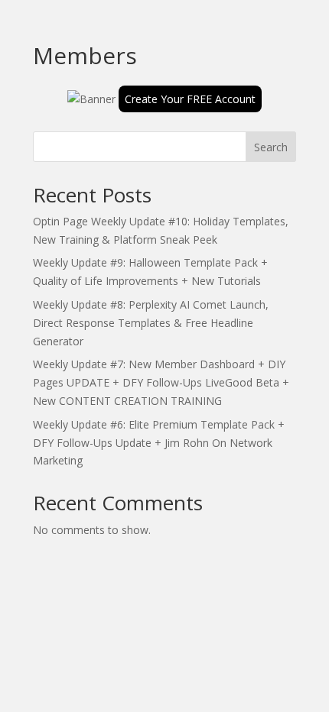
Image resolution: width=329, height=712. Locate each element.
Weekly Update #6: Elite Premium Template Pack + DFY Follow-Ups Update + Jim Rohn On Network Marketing (159, 442)
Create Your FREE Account (190, 99)
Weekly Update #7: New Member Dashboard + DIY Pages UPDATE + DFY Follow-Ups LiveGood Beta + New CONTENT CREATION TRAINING (161, 382)
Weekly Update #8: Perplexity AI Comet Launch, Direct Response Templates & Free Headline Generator (151, 322)
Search (271, 147)
